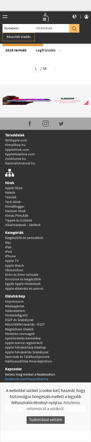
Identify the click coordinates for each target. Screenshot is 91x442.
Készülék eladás (19, 37)
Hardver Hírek (15, 211)
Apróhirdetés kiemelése (23, 338)
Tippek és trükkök (18, 220)
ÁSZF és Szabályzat (19, 320)
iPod (8, 252)
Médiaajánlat (14, 306)
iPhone (10, 256)
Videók (10, 192)
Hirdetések (44, 28)
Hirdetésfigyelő (16, 315)
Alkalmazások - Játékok (23, 225)
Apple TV (11, 261)
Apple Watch (14, 265)
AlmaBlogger (15, 206)
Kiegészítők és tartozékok (24, 238)
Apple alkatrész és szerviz (24, 288)
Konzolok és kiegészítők (23, 279)
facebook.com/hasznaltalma (26, 379)
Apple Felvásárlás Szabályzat (27, 352)
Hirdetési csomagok (20, 334)
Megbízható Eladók (19, 329)
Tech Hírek (13, 202)
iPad (8, 247)
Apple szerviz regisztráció (24, 343)
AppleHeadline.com (20, 154)
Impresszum (14, 301)
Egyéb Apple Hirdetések (23, 284)
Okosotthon (14, 270)
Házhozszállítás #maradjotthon (28, 361)
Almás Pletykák (16, 215)
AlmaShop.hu (15, 145)
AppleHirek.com (17, 150)
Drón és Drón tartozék (21, 275)
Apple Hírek (13, 188)
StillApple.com (16, 140)
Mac (8, 242)
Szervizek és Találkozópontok (27, 357)
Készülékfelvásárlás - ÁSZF (25, 324)
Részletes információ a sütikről (53, 406)
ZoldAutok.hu (15, 159)
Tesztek (10, 197)
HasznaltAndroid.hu (20, 163)
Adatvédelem (15, 311)
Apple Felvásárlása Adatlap (25, 347)
